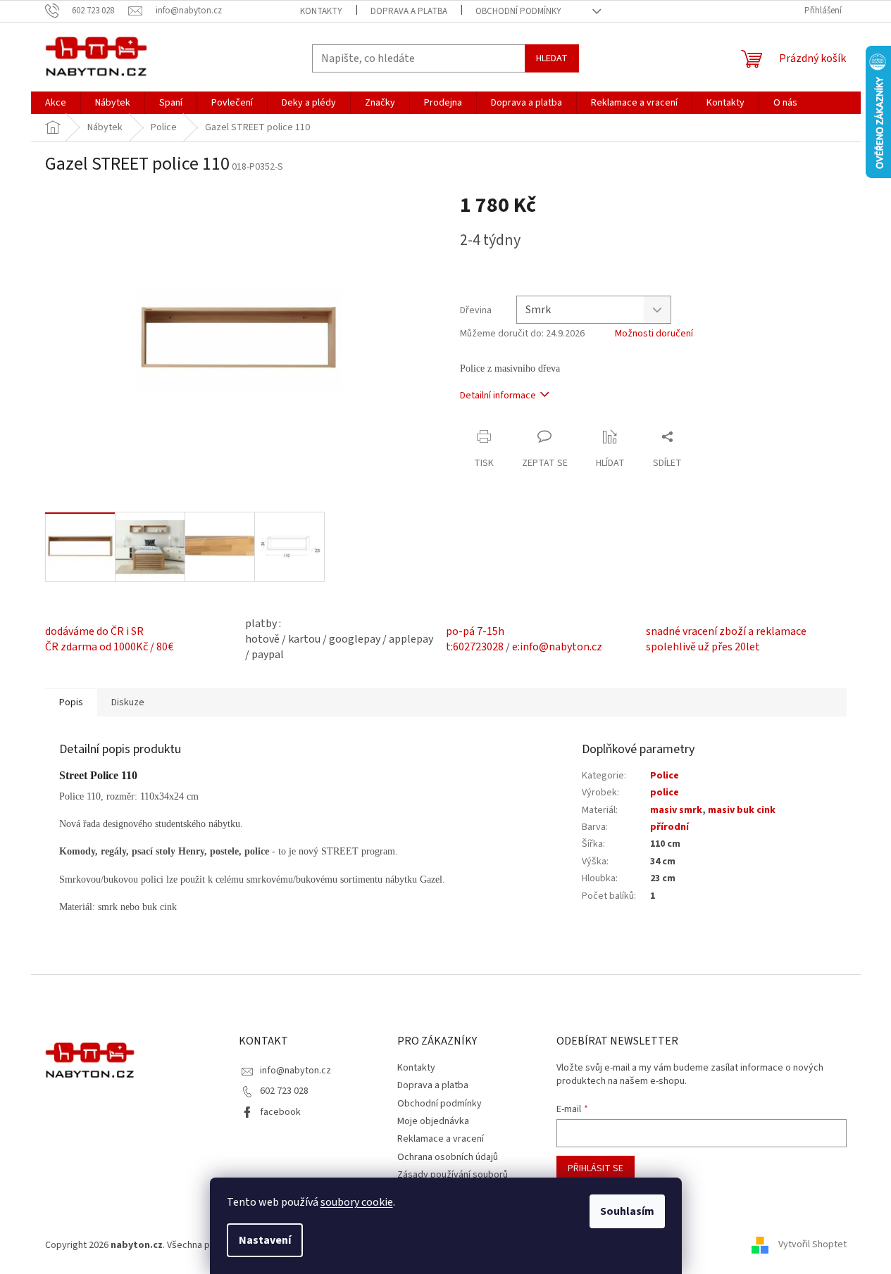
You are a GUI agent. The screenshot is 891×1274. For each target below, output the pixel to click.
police (664, 793)
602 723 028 (284, 1091)
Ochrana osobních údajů (447, 1157)
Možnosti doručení (654, 334)
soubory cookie (356, 1202)
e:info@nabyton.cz (557, 647)
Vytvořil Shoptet (812, 1245)
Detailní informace (498, 396)
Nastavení (265, 1240)
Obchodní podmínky (518, 11)
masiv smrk (676, 810)
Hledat (552, 58)
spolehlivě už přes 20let (703, 647)
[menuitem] (55, 103)
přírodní (669, 827)
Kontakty (321, 11)
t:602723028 (475, 647)
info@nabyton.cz (295, 1071)
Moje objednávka (433, 1121)
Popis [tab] (71, 702)
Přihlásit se (595, 1168)
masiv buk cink (741, 810)
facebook (280, 1112)
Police (664, 776)
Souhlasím (627, 1211)
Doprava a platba (408, 11)
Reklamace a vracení (440, 1139)
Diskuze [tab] (127, 702)
